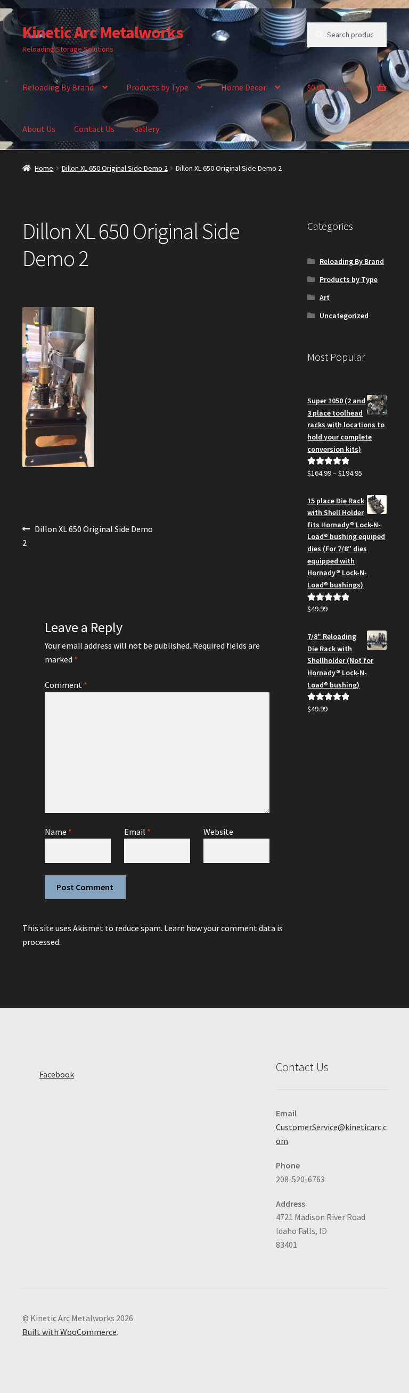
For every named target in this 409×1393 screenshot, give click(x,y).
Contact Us (94, 128)
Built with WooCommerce (69, 1331)
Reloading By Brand (58, 87)
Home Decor (243, 87)
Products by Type (157, 87)
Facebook (56, 1074)
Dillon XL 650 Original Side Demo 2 (115, 168)
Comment (66, 684)
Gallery (146, 128)
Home (44, 168)
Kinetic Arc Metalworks (102, 32)
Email (137, 831)
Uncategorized (344, 315)
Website (218, 831)
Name (58, 831)
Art (325, 297)
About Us (38, 128)
